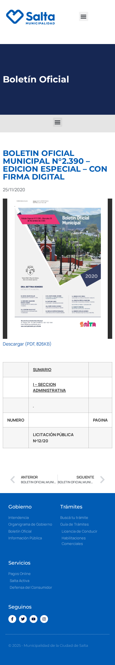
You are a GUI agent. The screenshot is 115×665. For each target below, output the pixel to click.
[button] (83, 16)
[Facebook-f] (12, 619)
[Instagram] (44, 619)
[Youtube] (33, 619)
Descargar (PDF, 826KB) (27, 344)
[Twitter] (23, 619)
